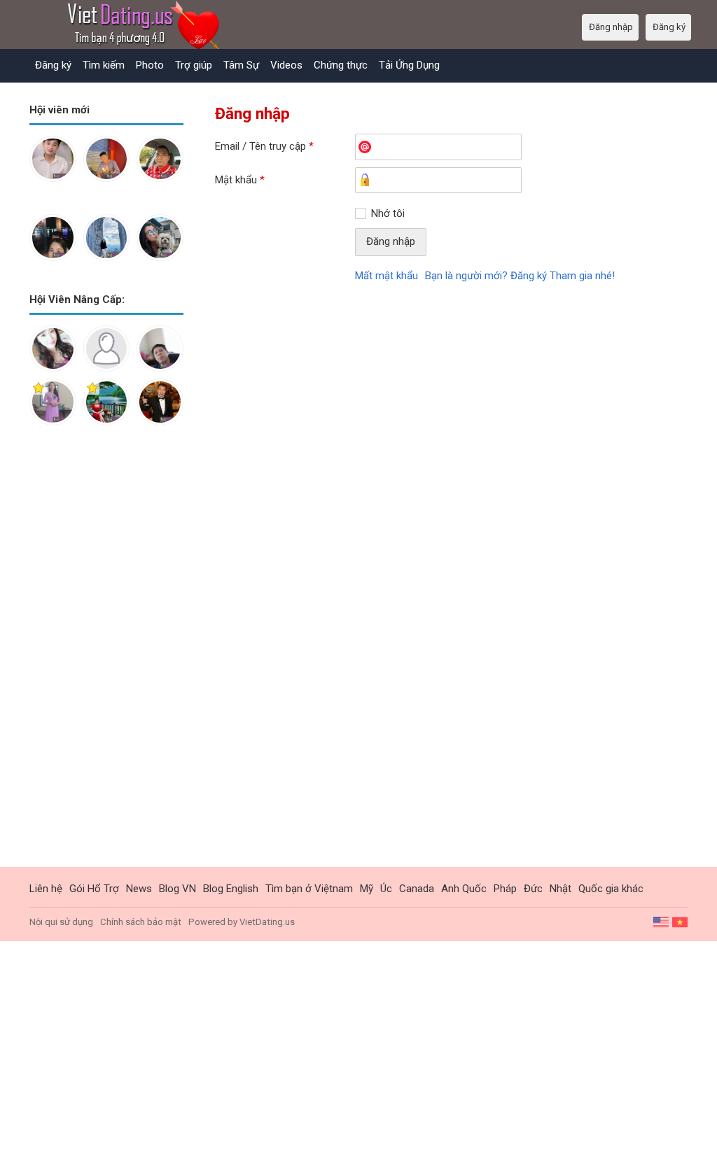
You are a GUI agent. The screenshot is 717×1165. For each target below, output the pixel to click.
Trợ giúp (193, 65)
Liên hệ (45, 888)
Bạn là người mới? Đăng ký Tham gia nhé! (520, 275)
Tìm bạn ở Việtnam (309, 888)
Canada (416, 888)
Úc (386, 888)
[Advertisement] (106, 657)
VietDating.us (267, 922)
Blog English (230, 888)
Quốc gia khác (610, 888)
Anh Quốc (464, 888)
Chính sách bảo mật (140, 922)
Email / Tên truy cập (264, 146)
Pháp (505, 888)
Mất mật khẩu (386, 275)
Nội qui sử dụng (61, 922)
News (139, 888)
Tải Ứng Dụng (409, 65)
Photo (150, 65)
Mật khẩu (240, 180)
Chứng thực (341, 65)
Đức (533, 888)
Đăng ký (53, 65)
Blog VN (177, 888)
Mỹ (366, 888)
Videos (286, 65)
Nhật (560, 888)
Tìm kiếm (104, 65)
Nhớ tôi (388, 213)
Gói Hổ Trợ (94, 888)
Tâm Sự (241, 65)
